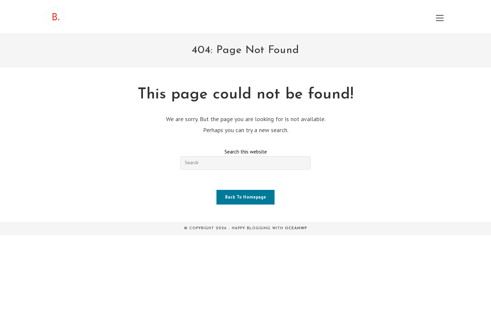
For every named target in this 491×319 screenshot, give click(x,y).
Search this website (245, 151)
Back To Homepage (245, 197)
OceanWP (296, 228)
